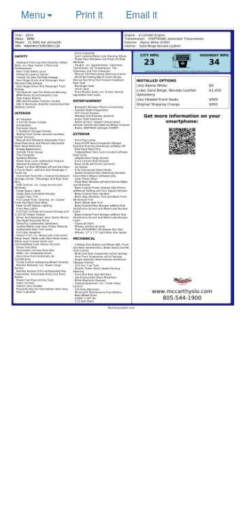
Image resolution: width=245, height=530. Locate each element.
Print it (89, 14)
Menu (33, 14)
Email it (141, 14)
